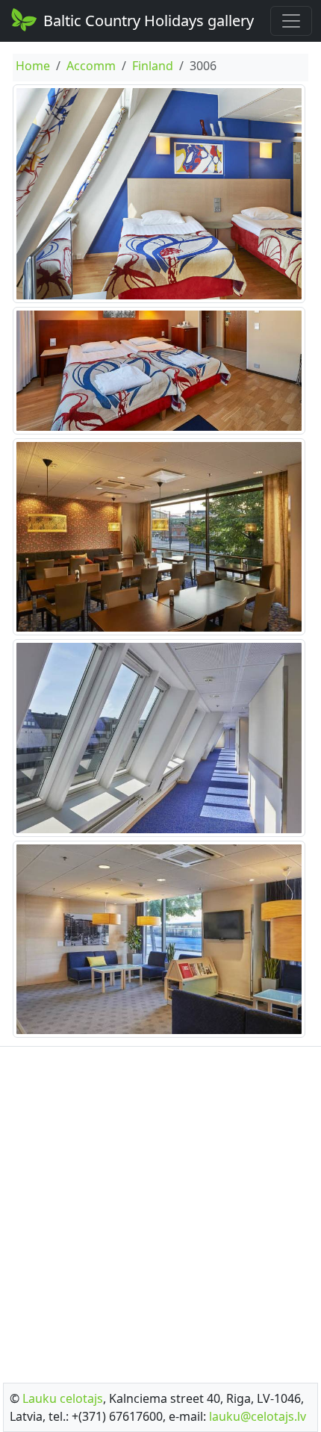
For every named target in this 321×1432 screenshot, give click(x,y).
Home (33, 65)
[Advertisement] (160, 1210)
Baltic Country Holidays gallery (148, 20)
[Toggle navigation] (291, 21)
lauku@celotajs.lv (257, 1416)
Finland (152, 65)
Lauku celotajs (62, 1398)
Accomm (91, 65)
